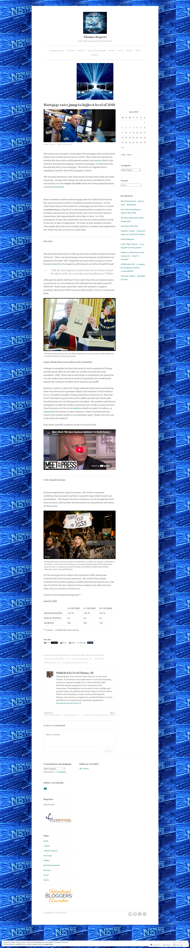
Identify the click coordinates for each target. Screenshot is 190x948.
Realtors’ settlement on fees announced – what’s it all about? (132, 255)
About (138, 50)
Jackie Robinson (127, 239)
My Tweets (84, 769)
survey (97, 160)
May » (129, 155)
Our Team (71, 50)
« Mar (123, 155)
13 (137, 133)
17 (126, 138)
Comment (107, 751)
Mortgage (66, 655)
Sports (129, 50)
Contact (95, 55)
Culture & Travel (56, 50)
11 (130, 133)
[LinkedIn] (135, 914)
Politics (81, 50)
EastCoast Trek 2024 (129, 226)
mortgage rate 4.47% (52, 663)
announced (57, 187)
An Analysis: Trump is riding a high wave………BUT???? (99, 714)
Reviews (111, 50)
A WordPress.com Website (55, 913)
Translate (62, 772)
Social (121, 50)
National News (78, 655)
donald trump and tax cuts (82, 659)
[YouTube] (45, 788)
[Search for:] (131, 185)
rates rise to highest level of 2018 (74, 663)
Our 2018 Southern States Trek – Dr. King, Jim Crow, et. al (61, 714)
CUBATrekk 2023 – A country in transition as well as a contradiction (133, 267)
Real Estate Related (97, 50)
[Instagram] (145, 914)
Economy (57, 655)
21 (141, 138)
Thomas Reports (95, 37)
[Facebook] (130, 914)
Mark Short (99, 659)
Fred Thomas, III (64, 144)
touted (55, 264)
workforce (77, 408)
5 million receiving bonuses (54, 659)
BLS (68, 659)
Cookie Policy (48, 944)
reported (48, 411)
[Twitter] (140, 914)
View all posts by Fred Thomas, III (68, 703)
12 (133, 133)
